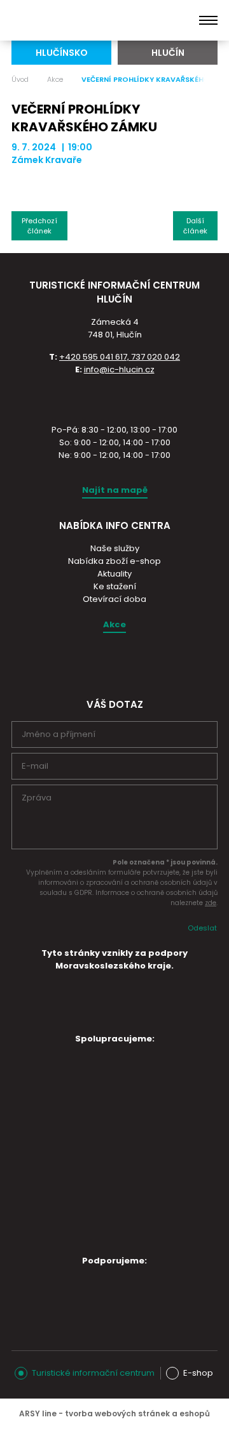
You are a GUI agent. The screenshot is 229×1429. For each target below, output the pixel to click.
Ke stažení (115, 586)
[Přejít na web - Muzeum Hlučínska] (106, 1108)
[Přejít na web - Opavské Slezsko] (106, 1294)
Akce (55, 79)
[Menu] (208, 20)
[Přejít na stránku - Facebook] (125, 662)
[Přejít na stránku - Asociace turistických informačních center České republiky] (114, 398)
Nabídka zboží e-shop (114, 561)
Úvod (20, 79)
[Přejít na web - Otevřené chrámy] (106, 1143)
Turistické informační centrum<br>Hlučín (74, 20)
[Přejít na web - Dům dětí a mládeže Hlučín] (106, 1072)
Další (195, 226)
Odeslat (202, 928)
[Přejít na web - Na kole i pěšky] (106, 1227)
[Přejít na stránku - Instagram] (103, 662)
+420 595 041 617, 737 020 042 (119, 357)
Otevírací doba (114, 599)
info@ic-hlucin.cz (119, 369)
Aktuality (114, 574)
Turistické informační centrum (93, 1373)
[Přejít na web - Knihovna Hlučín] (106, 1185)
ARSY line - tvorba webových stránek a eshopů (114, 1413)
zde (210, 903)
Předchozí (39, 226)
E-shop (198, 1373)
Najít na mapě (115, 490)
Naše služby (114, 548)
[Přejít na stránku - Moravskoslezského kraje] (114, 1017)
